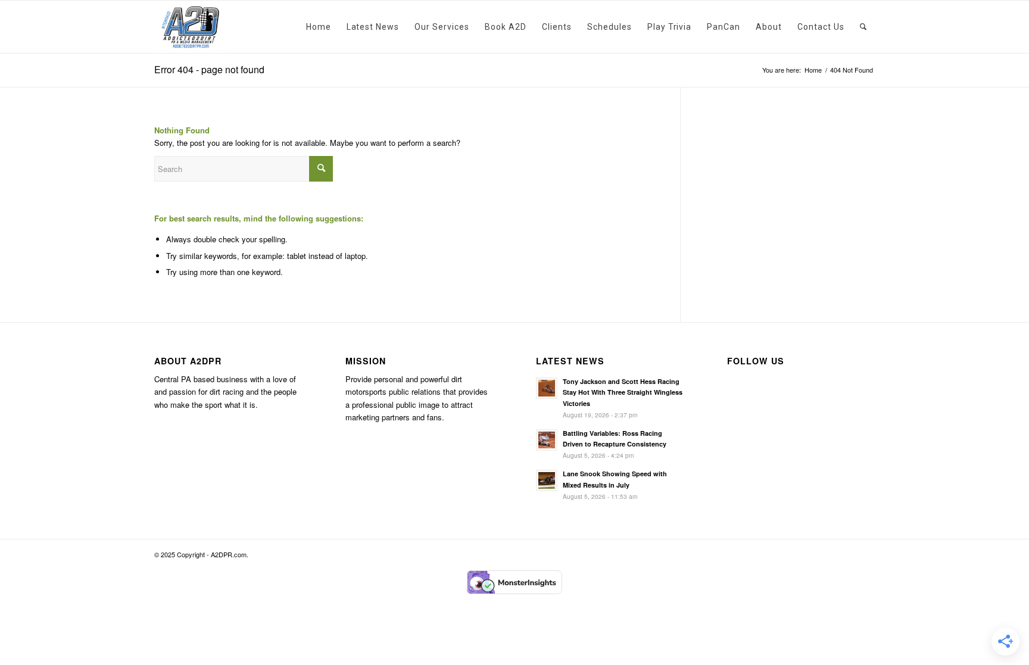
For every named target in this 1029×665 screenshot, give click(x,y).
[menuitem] (318, 27)
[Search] (863, 27)
